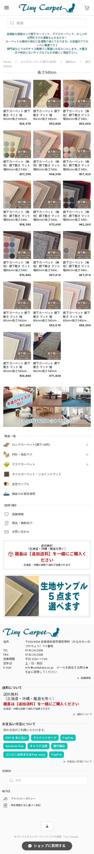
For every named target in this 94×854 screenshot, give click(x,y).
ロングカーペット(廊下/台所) (31, 444)
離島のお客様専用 (23, 494)
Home (7, 61)
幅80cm (70, 61)
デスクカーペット (23, 464)
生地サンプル (21, 484)
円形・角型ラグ (22, 454)
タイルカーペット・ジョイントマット (36, 474)
